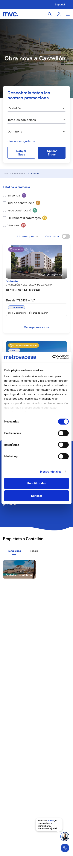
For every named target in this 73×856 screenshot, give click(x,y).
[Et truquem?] (65, 848)
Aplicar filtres (52, 152)
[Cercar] (50, 14)
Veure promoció (34, 327)
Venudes (13, 225)
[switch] (63, 433)
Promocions (18, 173)
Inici (6, 173)
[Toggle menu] (68, 14)
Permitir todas (36, 483)
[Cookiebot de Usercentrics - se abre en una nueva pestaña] (52, 357)
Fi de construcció (19, 210)
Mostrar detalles (51, 471)
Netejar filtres (21, 152)
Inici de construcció (20, 203)
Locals (34, 550)
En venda (13, 195)
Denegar (36, 495)
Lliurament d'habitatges (24, 218)
